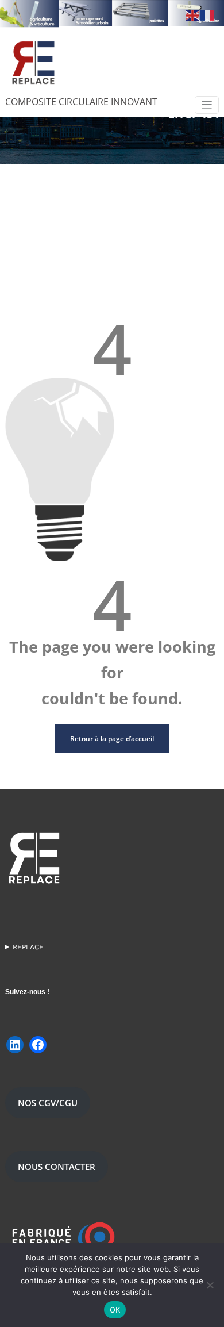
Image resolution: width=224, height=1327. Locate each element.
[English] (193, 15)
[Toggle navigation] (207, 105)
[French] (207, 15)
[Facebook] (38, 1044)
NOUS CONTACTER (56, 1166)
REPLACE (28, 947)
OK (115, 1309)
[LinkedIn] (15, 1044)
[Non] (209, 1285)
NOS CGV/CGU (48, 1103)
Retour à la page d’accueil (112, 738)
